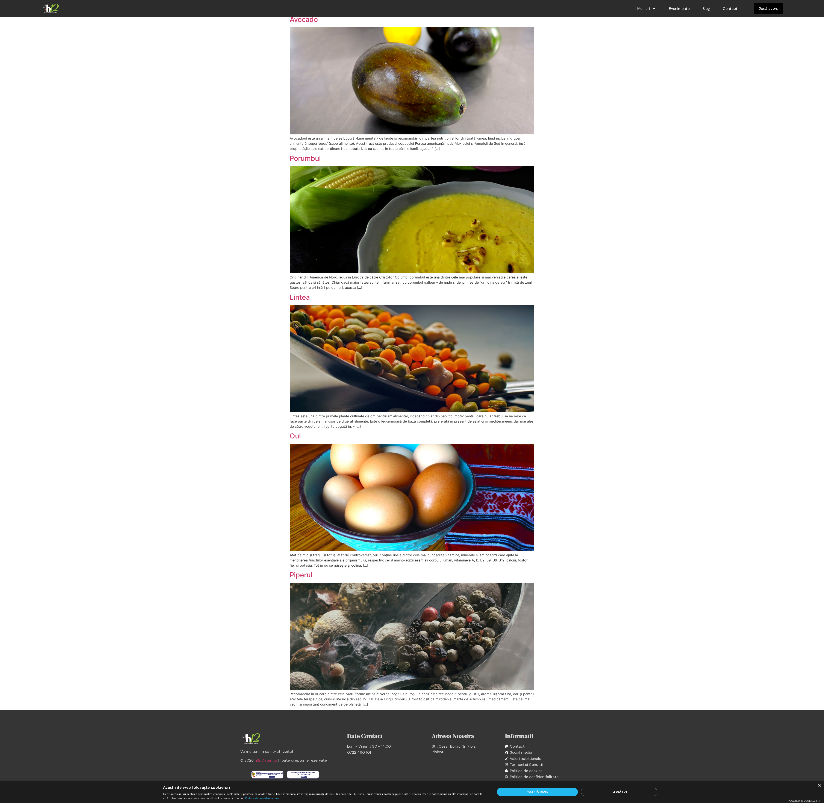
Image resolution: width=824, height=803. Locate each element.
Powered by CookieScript (804, 800)
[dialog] (412, 792)
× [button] (819, 785)
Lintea (300, 297)
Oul (295, 436)
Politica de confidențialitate (262, 798)
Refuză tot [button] (619, 792)
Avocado (304, 19)
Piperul (301, 575)
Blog (706, 8)
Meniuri (643, 8)
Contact (730, 8)
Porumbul (305, 158)
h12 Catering (266, 760)
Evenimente (679, 8)
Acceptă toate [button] (537, 792)
